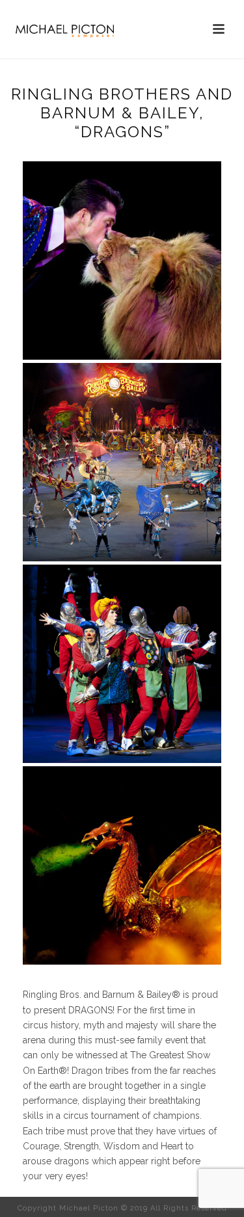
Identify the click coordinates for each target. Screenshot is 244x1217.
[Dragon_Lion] (122, 260)
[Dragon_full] (122, 462)
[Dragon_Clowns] (122, 664)
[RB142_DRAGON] (122, 865)
